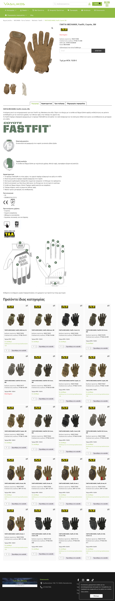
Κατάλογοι (87, 10)
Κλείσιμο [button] (96, 596)
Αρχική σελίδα (7, 20)
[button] (52, 28)
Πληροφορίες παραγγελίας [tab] (76, 103)
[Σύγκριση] (27, 306)
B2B (107, 2)
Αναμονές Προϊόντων (57, 10)
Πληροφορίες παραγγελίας (16, 15)
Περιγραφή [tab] (35, 103)
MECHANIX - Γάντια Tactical (22, 20)
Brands (24, 10)
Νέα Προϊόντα (39, 10)
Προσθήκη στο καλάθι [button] (19, 350)
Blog (31, 15)
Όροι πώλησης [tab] (60, 103)
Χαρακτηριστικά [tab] (46, 103)
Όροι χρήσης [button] (84, 591)
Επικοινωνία (100, 10)
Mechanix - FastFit (37, 20)
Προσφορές (74, 10)
